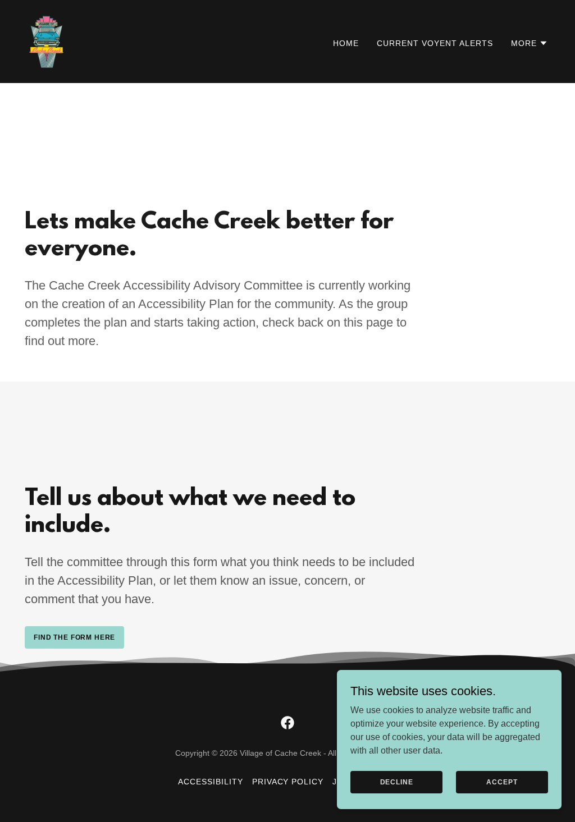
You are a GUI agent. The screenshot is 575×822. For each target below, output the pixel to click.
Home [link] (346, 43)
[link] (46, 40)
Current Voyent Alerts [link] (435, 43)
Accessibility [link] (210, 781)
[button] (529, 43)
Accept (501, 782)
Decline (396, 782)
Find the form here (74, 637)
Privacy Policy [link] (288, 781)
